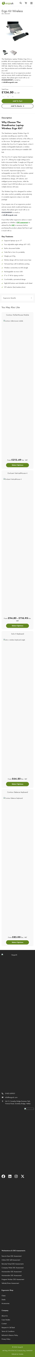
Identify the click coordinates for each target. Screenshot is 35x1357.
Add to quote (16, 106)
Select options (17, 465)
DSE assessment (22, 222)
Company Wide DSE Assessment (13, 1268)
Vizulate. (21, 1354)
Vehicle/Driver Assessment (10, 1283)
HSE (13, 225)
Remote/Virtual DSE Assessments (13, 1264)
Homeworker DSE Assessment (12, 1272)
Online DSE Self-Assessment (11, 1260)
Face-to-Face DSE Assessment (11, 1256)
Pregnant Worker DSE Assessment (13, 1279)
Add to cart (17, 101)
